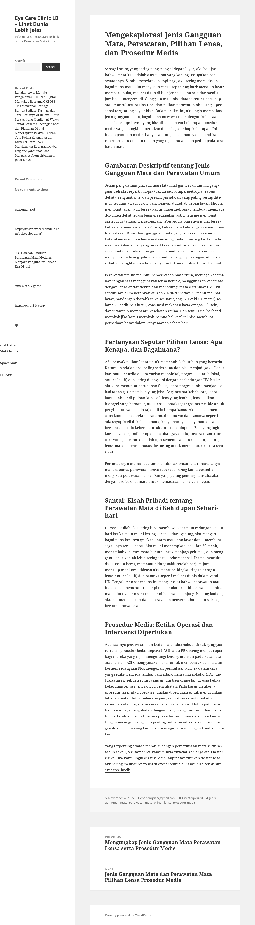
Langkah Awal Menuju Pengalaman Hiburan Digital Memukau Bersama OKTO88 (35, 97)
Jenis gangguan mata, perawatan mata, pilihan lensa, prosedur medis (160, 800)
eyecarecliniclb (117, 770)
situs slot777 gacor (28, 286)
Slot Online (9, 351)
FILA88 (6, 374)
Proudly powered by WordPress (128, 915)
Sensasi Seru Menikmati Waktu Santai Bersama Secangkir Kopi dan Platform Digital (37, 124)
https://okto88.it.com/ (30, 305)
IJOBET (20, 325)
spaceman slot (25, 209)
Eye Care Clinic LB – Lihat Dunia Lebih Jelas (36, 23)
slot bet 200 (10, 345)
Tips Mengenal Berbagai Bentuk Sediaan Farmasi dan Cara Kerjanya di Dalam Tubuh (37, 110)
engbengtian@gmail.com (158, 798)
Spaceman (8, 363)
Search (20, 61)
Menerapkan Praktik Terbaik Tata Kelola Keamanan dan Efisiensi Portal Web (35, 137)
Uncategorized (192, 798)
